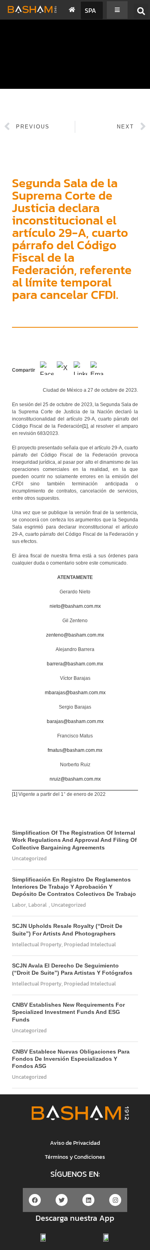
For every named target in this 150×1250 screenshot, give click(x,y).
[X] (63, 370)
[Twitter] (62, 1200)
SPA (90, 10)
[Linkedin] (88, 1200)
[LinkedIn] (80, 370)
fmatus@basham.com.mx (75, 750)
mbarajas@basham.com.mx (75, 692)
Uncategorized (29, 858)
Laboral (37, 905)
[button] (141, 11)
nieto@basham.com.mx (75, 606)
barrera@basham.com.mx (75, 664)
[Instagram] (115, 1200)
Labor (19, 905)
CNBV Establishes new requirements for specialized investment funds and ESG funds (68, 1012)
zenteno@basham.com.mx (75, 635)
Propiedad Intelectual (90, 944)
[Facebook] (46, 370)
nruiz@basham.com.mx (75, 779)
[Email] (97, 370)
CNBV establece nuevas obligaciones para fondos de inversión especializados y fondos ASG (71, 1058)
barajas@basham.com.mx (75, 721)
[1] (85, 426)
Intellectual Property (37, 944)
